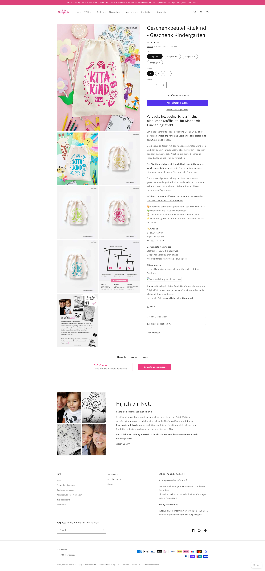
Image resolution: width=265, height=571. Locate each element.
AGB (119, 565)
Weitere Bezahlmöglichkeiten (177, 109)
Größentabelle (153, 332)
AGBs (59, 480)
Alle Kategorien (114, 479)
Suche (110, 484)
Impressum (113, 474)
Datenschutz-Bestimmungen (69, 495)
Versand (150, 46)
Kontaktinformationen (151, 565)
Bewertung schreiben (154, 366)
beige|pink (155, 56)
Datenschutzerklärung (107, 565)
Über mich (61, 504)
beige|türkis (172, 56)
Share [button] (152, 306)
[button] (89, 12)
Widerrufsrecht (90, 565)
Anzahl (149, 79)
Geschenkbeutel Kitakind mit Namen (165, 200)
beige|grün (190, 56)
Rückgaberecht (63, 500)
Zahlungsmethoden (65, 490)
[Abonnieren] (103, 530)
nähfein (65, 565)
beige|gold (155, 62)
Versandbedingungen (66, 485)
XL (167, 73)
